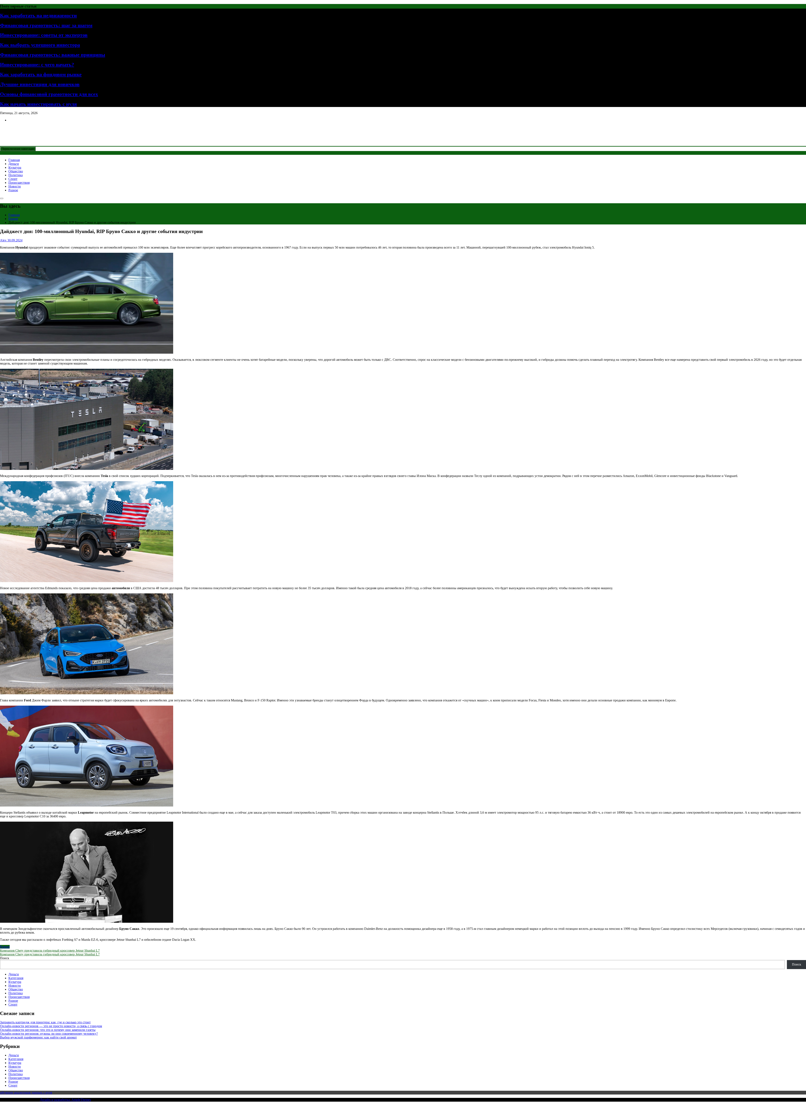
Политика (15, 175)
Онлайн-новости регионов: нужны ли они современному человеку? (49, 1033)
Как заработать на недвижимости (38, 15)
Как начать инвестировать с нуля (38, 104)
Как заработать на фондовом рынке (41, 74)
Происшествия (19, 182)
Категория (15, 978)
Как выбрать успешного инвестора (40, 45)
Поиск (4, 958)
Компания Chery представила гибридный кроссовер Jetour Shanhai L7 (50, 950)
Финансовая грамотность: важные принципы (52, 54)
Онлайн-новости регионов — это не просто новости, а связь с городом (51, 1026)
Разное (13, 190)
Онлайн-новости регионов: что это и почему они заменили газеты (48, 1030)
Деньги (13, 163)
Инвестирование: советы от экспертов (44, 35)
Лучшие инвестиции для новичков (40, 84)
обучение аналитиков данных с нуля (26, 1092)
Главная (14, 160)
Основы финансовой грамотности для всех (49, 94)
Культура (14, 167)
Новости (14, 186)
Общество (15, 171)
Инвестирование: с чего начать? (37, 64)
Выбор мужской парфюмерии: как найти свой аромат (38, 1037)
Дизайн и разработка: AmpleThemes (65, 1099)
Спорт (12, 179)
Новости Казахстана (30, 130)
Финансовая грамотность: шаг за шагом (46, 25)
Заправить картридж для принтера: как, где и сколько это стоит (45, 1022)
